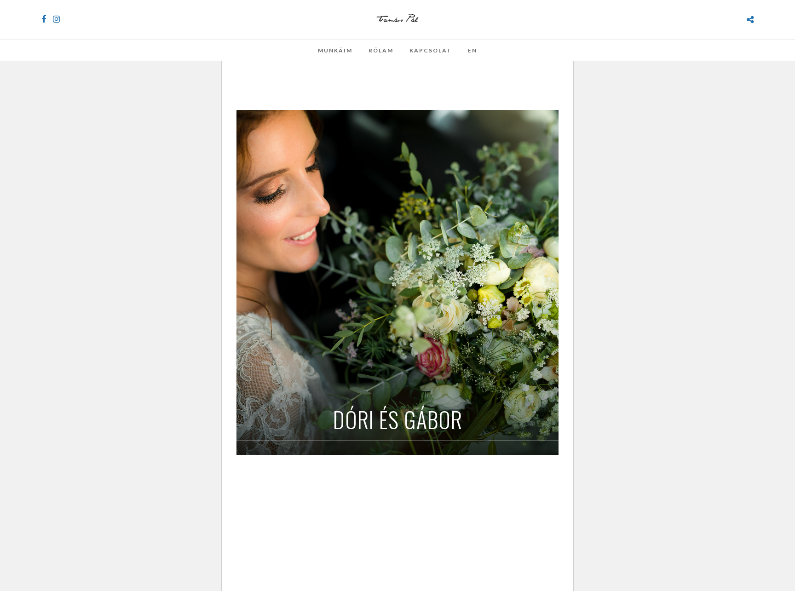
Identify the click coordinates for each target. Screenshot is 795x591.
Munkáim (335, 50)
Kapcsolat (430, 50)
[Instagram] (56, 19)
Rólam (381, 50)
